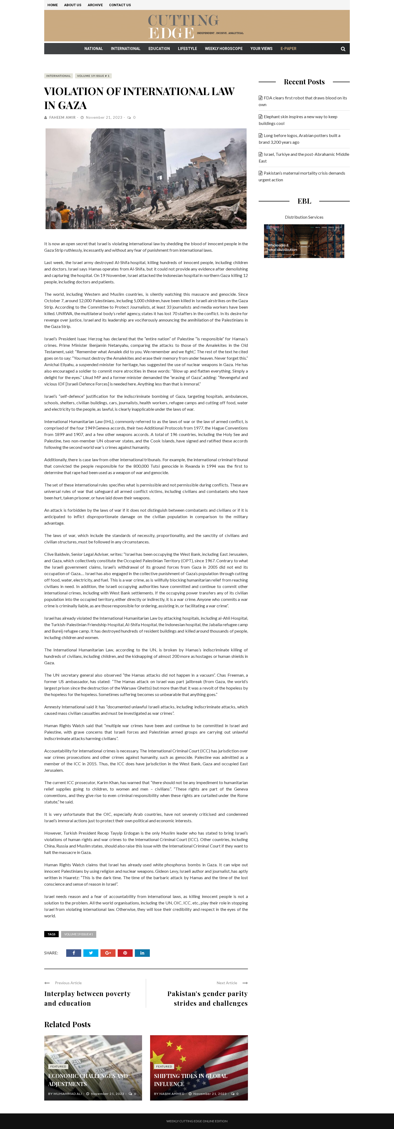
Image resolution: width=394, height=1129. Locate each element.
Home (52, 5)
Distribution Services (304, 216)
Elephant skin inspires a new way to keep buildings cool (298, 120)
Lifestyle (187, 48)
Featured (58, 1066)
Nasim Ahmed (171, 1094)
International (125, 48)
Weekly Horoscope (224, 48)
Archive (95, 5)
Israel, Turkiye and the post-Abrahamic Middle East (304, 157)
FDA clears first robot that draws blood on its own (303, 101)
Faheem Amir (62, 117)
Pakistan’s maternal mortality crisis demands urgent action (302, 176)
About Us (72, 5)
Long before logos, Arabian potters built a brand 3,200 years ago (299, 139)
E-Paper (288, 48)
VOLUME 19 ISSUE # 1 (93, 75)
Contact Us (120, 5)
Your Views (262, 48)
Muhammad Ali (68, 1094)
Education (159, 48)
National (93, 48)
